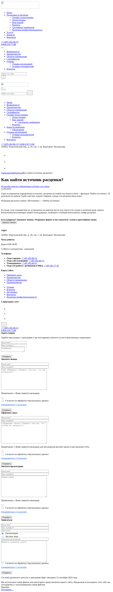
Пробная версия (14, 282)
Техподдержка (19, 20)
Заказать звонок (9, 222)
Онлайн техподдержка (22, 17)
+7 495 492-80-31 (29, 263)
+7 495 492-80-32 (29, 258)
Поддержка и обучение (17, 15)
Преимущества (14, 54)
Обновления (18, 129)
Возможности (13, 51)
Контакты (11, 37)
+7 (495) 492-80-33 (9, 42)
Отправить (6, 357)
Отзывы (10, 61)
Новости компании (16, 127)
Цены (9, 12)
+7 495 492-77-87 (51, 266)
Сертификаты (13, 59)
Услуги (10, 32)
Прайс (10, 102)
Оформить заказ (14, 275)
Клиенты (11, 69)
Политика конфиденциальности (27, 30)
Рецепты (16, 25)
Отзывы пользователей (23, 66)
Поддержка (12, 292)
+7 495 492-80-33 (36, 261)
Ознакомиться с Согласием (13, 404)
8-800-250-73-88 (8, 44)
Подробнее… (7, 589)
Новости (11, 35)
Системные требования (23, 27)
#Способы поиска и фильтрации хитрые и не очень (25, 186)
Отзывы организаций (22, 64)
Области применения (17, 56)
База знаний (17, 22)
